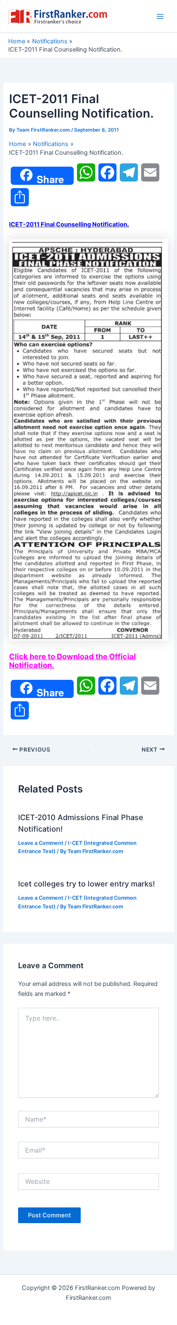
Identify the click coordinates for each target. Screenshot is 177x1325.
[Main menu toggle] (160, 16)
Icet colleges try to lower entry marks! (86, 883)
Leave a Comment (40, 843)
